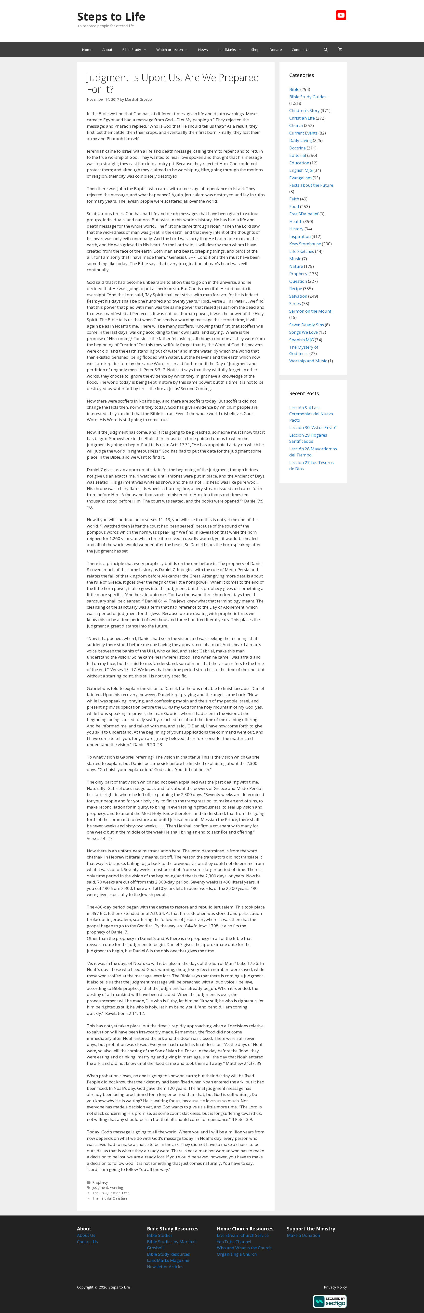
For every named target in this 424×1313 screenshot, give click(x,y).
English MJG (301, 170)
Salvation (298, 296)
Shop (255, 49)
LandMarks (227, 49)
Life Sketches (301, 251)
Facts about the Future (311, 185)
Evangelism (300, 178)
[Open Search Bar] (325, 49)
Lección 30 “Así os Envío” (312, 427)
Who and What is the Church (244, 1248)
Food (294, 206)
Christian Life (302, 118)
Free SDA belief (303, 214)
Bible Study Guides (307, 96)
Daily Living (300, 140)
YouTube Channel (234, 1241)
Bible (294, 89)
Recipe (295, 288)
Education (299, 163)
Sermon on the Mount (310, 311)
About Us (86, 1235)
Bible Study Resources (168, 1254)
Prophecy (100, 1182)
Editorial (297, 155)
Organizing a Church (237, 1254)
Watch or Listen (169, 49)
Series (295, 303)
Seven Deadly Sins (306, 325)
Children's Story (304, 110)
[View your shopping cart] (340, 49)
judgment (100, 1187)
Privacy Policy (335, 1287)
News (203, 49)
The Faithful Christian (109, 1198)
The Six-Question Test (110, 1192)
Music (295, 258)
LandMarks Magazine (168, 1260)
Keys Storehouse (305, 243)
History (296, 229)
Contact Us (301, 49)
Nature (296, 266)
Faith (294, 199)
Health (295, 221)
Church (296, 125)
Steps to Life (111, 16)
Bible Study (131, 49)
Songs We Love (303, 332)
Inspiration (300, 236)
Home (87, 49)
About (107, 49)
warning (116, 1187)
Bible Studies (159, 1235)
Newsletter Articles (165, 1266)
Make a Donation (303, 1235)
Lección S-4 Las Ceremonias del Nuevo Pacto (311, 414)
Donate (275, 49)
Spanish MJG (301, 340)
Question (298, 281)
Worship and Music (308, 361)
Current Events (303, 133)
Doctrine (297, 148)
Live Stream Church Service (243, 1235)
